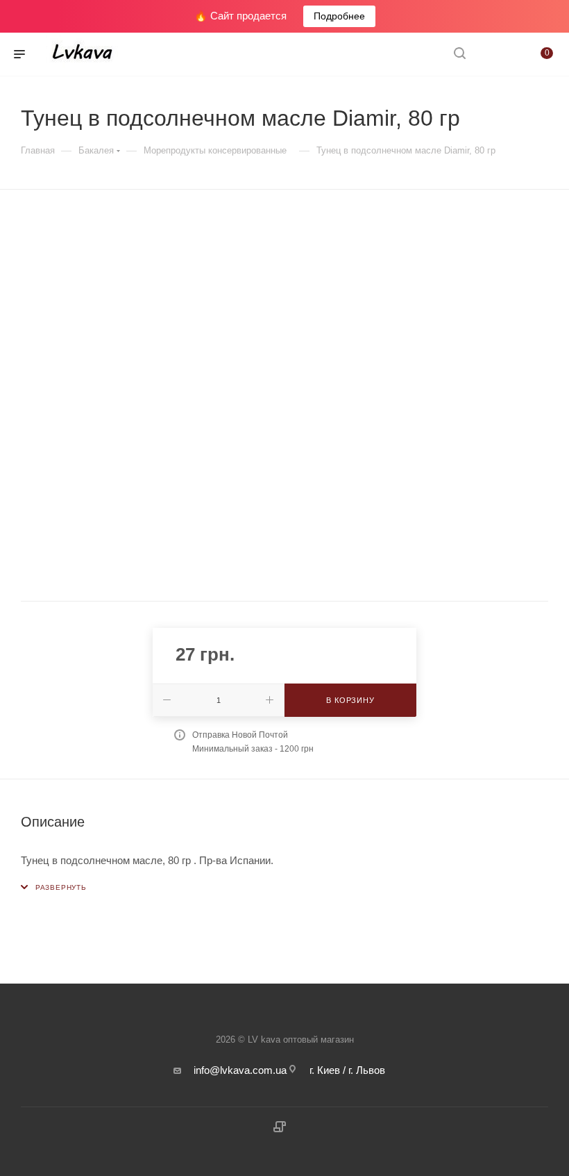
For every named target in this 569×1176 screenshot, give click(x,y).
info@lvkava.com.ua (240, 1070)
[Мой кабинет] (492, 54)
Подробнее (339, 16)
